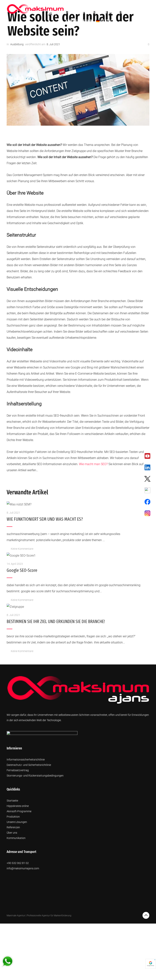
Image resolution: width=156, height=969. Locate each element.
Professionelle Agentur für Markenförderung (49, 915)
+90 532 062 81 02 (18, 863)
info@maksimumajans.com (23, 868)
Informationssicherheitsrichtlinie (26, 759)
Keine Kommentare (22, 548)
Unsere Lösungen (80, 13)
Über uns (139, 4)
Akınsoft (97, 4)
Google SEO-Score (22, 570)
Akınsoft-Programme (19, 811)
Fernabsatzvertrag (18, 770)
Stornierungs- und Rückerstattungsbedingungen (35, 775)
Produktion (118, 4)
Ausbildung (17, 44)
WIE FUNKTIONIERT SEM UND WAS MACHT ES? (45, 519)
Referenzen (108, 13)
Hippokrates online (18, 805)
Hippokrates (76, 4)
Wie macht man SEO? (93, 464)
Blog (124, 13)
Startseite (12, 800)
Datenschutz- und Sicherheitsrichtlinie (29, 764)
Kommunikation (79, 21)
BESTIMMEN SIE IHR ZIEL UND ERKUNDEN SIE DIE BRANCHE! (56, 621)
